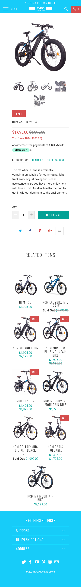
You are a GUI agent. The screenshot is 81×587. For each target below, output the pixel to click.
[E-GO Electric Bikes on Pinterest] (44, 562)
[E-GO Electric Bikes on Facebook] (30, 562)
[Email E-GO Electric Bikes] (57, 562)
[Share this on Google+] (50, 231)
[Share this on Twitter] (20, 231)
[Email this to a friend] (60, 231)
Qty (14, 207)
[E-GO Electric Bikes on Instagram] (50, 562)
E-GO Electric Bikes (44, 571)
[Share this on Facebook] (30, 231)
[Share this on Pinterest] (40, 231)
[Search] (66, 9)
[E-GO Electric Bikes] (40, 9)
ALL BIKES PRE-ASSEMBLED (40, 2)
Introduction (20, 160)
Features (37, 160)
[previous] (16, 47)
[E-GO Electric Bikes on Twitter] (24, 562)
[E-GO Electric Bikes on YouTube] (37, 562)
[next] (65, 47)
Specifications (55, 160)
